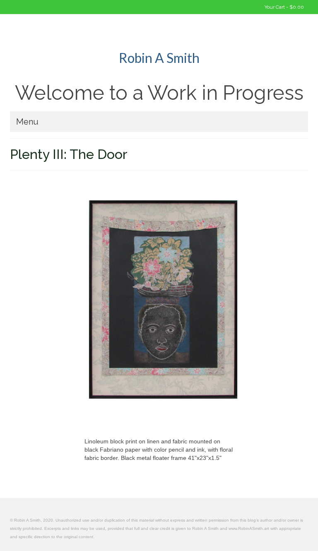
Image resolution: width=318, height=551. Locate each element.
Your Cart (283, 7)
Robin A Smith (159, 58)
